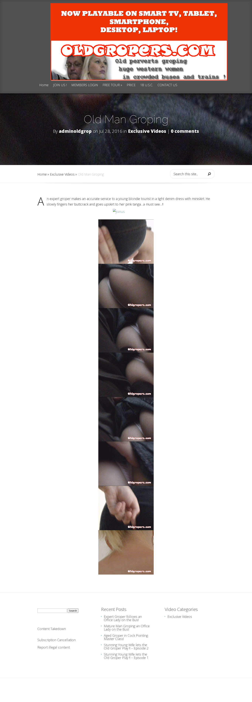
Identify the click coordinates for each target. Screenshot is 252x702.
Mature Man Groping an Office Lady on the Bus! (127, 628)
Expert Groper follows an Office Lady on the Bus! (123, 618)
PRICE (131, 85)
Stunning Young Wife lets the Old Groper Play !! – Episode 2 (126, 646)
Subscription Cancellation (56, 640)
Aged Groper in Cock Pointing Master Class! (126, 637)
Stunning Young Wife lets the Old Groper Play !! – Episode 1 (126, 656)
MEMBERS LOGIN (84, 85)
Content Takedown (51, 629)
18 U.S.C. (146, 85)
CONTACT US (167, 85)
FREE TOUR (112, 85)
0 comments (185, 131)
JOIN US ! (60, 85)
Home (44, 85)
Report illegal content (53, 647)
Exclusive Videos (147, 131)
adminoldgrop (75, 131)
